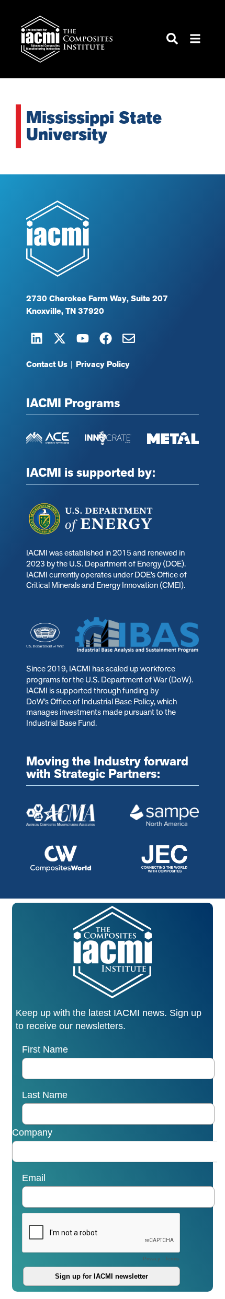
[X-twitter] (59, 338)
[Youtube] (82, 338)
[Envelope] (128, 338)
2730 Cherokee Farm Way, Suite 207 (97, 298)
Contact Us (47, 364)
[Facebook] (105, 338)
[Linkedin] (36, 338)
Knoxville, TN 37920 (65, 311)
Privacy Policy (103, 364)
